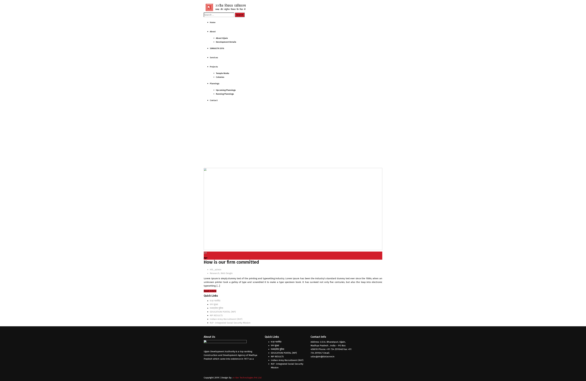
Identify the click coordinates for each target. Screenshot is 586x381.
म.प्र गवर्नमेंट (215, 300)
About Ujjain (222, 38)
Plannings (214, 83)
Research (215, 273)
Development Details (226, 42)
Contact (214, 100)
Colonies (220, 77)
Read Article (210, 291)
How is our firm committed (231, 262)
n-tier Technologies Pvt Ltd (247, 377)
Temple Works (222, 73)
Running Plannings (225, 94)
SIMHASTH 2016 (217, 48)
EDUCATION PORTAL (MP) (223, 311)
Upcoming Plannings (226, 90)
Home (212, 22)
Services (214, 57)
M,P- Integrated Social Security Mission (230, 322)
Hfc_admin (215, 269)
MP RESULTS (216, 315)
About (213, 31)
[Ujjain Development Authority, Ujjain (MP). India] (227, 7)
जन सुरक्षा (214, 304)
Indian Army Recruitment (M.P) (226, 319)
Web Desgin (227, 273)
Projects (214, 67)
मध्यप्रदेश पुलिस (216, 308)
